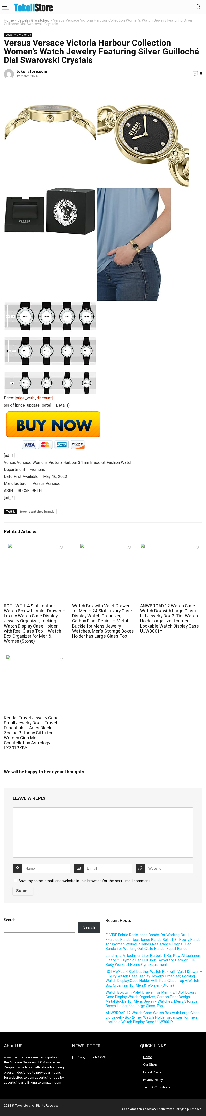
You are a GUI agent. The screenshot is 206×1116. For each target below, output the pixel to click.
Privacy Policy (153, 1080)
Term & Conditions (156, 1087)
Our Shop (150, 1064)
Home (9, 20)
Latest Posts (152, 1072)
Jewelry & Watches (33, 20)
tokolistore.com (31, 71)
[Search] (198, 7)
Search (9, 920)
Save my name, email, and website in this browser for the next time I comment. (85, 881)
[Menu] (6, 7)
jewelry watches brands (37, 511)
